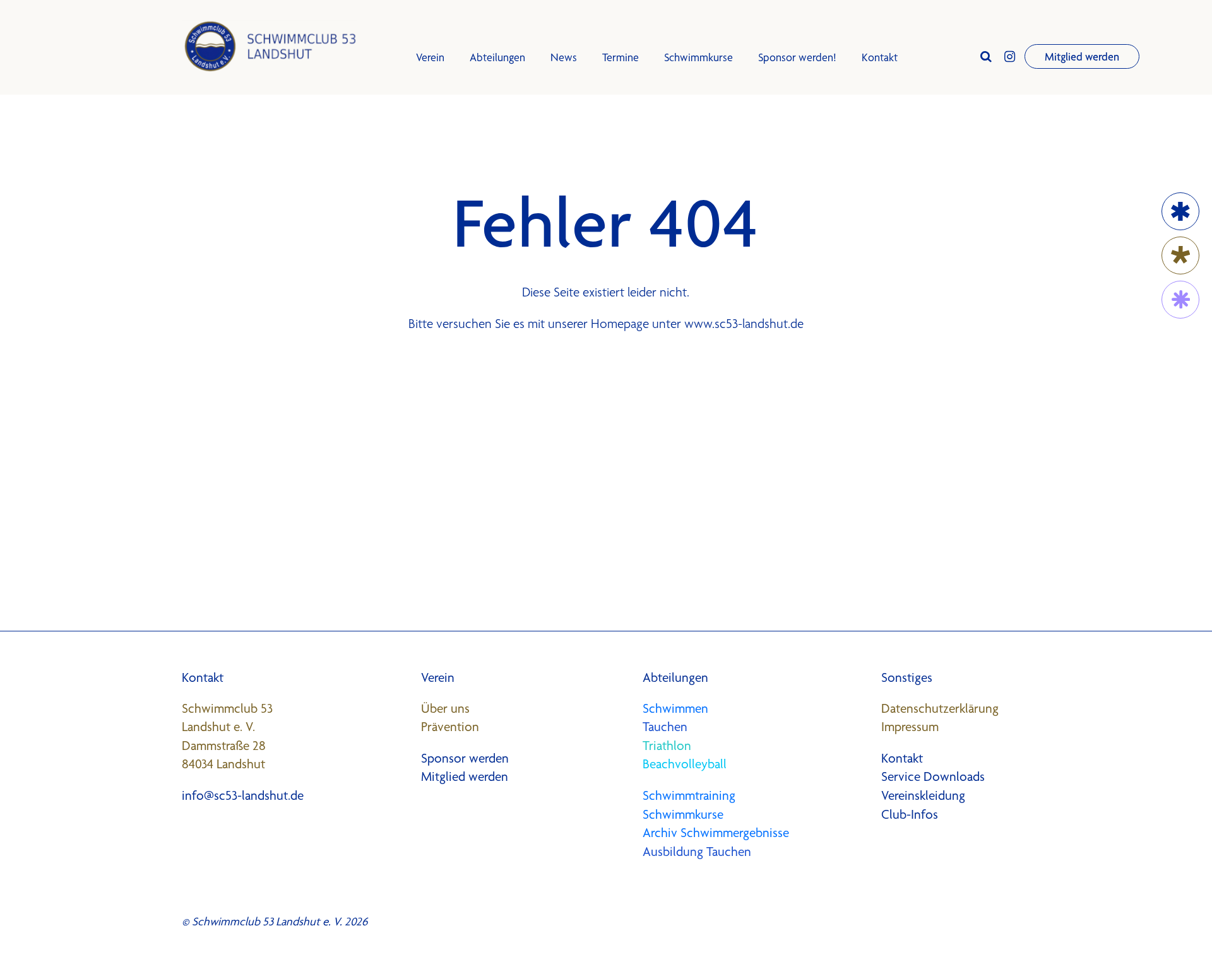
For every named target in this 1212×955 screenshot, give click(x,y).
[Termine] (1180, 211)
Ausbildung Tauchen (697, 851)
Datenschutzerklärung (940, 708)
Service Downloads (933, 776)
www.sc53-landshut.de (744, 323)
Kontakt (880, 57)
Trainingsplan (448, 203)
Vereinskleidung (923, 795)
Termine (620, 57)
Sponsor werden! (797, 57)
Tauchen (665, 726)
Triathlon (667, 745)
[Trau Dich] (1180, 300)
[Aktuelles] (1180, 255)
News (563, 57)
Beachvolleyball (685, 763)
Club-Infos (909, 814)
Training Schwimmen (465, 175)
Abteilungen (497, 57)
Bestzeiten (443, 231)
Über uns (445, 708)
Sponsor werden (465, 758)
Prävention (450, 726)
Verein (430, 57)
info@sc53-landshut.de (243, 795)
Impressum (910, 726)
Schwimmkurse (453, 146)
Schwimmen (675, 708)
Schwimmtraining (689, 795)
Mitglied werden (1082, 56)
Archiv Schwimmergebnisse (716, 832)
